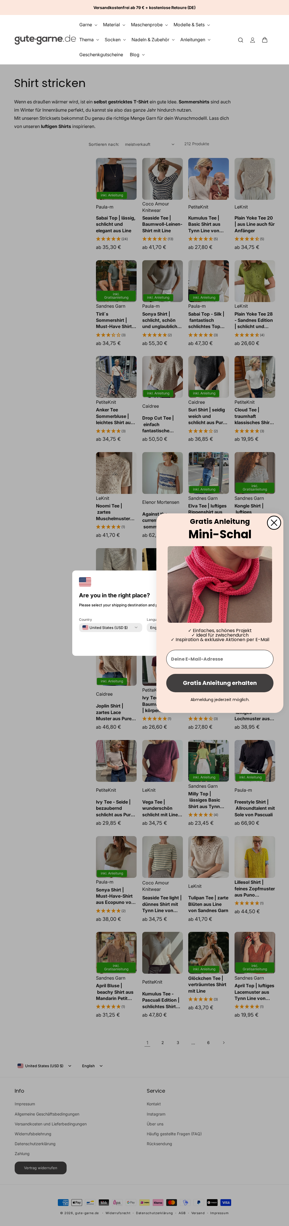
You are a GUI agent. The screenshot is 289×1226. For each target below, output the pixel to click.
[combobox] (105, 627)
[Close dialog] (274, 522)
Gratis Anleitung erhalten (220, 683)
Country (85, 619)
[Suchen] (240, 40)
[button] (266, 39)
